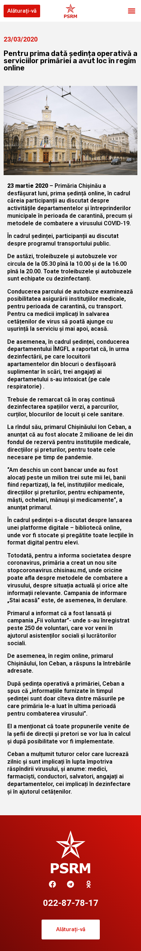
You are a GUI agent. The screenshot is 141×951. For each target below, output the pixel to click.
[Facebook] (52, 884)
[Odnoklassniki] (88, 884)
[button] (131, 11)
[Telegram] (70, 884)
